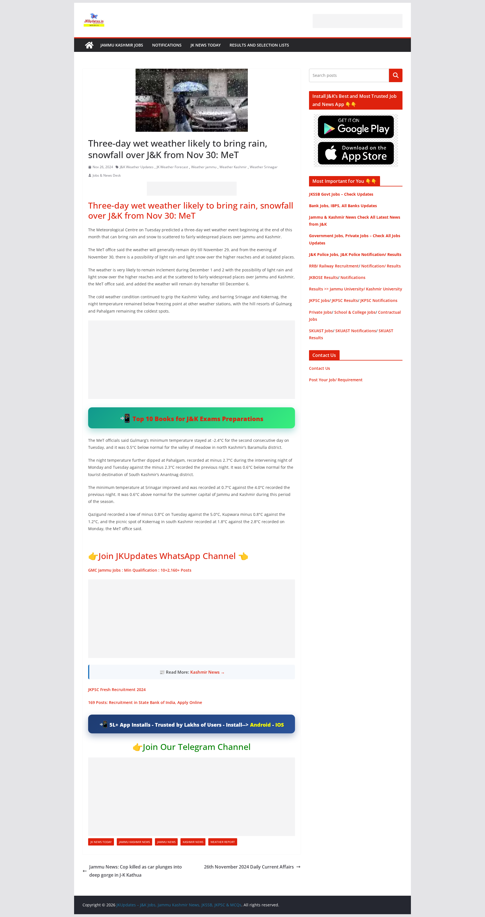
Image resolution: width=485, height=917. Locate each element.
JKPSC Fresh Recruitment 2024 (117, 689)
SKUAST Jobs (321, 330)
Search (395, 75)
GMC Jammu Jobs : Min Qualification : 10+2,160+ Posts (139, 570)
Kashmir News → (207, 672)
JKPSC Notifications (378, 300)
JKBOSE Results (323, 277)
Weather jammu (203, 167)
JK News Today (206, 45)
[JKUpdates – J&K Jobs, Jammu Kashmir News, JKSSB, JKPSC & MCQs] (89, 45)
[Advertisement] (357, 21)
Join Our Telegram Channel (197, 746)
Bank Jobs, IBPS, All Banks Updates (343, 205)
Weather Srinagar (264, 167)
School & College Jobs (355, 312)
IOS (279, 724)
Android (260, 724)
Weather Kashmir (233, 167)
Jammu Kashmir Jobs (121, 45)
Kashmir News (193, 842)
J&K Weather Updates (137, 167)
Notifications (167, 45)
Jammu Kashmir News (134, 842)
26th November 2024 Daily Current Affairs (249, 867)
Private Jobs (320, 312)
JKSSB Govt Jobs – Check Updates (341, 194)
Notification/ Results (381, 266)
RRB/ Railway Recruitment (334, 266)
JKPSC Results (345, 300)
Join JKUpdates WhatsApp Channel (167, 556)
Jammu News (166, 842)
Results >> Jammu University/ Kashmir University (355, 289)
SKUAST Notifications (355, 330)
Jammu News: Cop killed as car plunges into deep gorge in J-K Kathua (135, 871)
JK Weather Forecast (172, 167)
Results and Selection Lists (259, 45)
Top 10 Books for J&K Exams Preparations (197, 418)
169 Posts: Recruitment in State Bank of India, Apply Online (145, 702)
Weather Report (223, 842)
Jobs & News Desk (107, 175)
